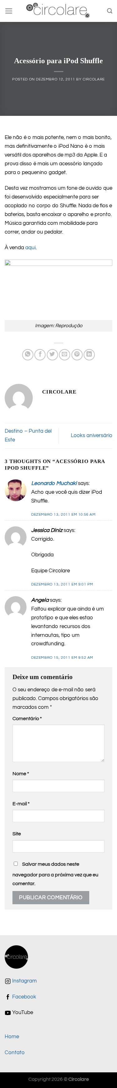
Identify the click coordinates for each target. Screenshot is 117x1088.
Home (12, 1036)
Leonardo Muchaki (54, 483)
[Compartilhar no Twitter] (52, 354)
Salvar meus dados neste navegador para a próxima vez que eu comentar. (55, 874)
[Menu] (9, 11)
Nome (20, 773)
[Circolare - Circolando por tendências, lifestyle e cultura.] (58, 11)
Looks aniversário (91, 435)
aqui (30, 247)
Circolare (94, 79)
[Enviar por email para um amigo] (64, 354)
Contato (15, 1052)
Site (16, 833)
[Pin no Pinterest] (77, 354)
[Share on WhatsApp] (27, 354)
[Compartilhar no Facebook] (40, 354)
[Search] (109, 11)
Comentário (27, 718)
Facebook (23, 997)
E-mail (21, 803)
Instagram (24, 981)
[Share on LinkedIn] (89, 354)
